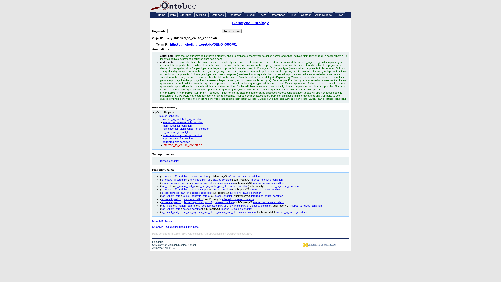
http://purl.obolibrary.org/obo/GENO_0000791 (203, 44)
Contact (306, 14)
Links (293, 14)
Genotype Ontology (250, 23)
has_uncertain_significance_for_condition (186, 128)
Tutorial (250, 14)
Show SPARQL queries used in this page (175, 226)
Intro (173, 14)
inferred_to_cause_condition (182, 145)
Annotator (235, 14)
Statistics (185, 14)
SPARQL (201, 14)
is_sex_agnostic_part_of (175, 183)
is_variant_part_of (200, 179)
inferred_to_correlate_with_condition (183, 122)
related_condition (169, 115)
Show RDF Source (162, 221)
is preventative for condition (178, 138)
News (339, 14)
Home (161, 14)
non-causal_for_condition (177, 125)
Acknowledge (323, 14)
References (278, 14)
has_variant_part (199, 189)
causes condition (199, 176)
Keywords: (159, 31)
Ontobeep (218, 14)
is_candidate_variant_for (176, 132)
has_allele (166, 186)
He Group (157, 241)
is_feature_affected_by (174, 176)
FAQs (262, 14)
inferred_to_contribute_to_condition (182, 119)
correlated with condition (176, 141)
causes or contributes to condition (182, 135)
